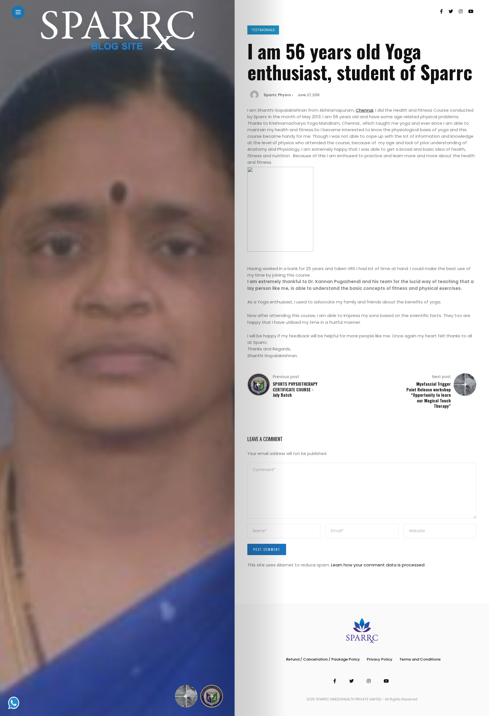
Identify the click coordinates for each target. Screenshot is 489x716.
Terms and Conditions (420, 659)
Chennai (364, 110)
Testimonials (263, 29)
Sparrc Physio (277, 94)
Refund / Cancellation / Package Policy (323, 659)
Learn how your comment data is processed (377, 565)
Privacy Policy (380, 659)
